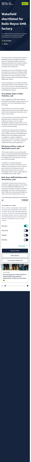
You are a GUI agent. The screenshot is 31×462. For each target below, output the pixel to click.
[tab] (5, 285)
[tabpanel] (15, 269)
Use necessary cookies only (15, 260)
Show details (21, 246)
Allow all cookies (14, 250)
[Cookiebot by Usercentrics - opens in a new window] (21, 200)
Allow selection (15, 255)
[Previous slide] (2, 286)
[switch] (26, 230)
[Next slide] (27, 286)
